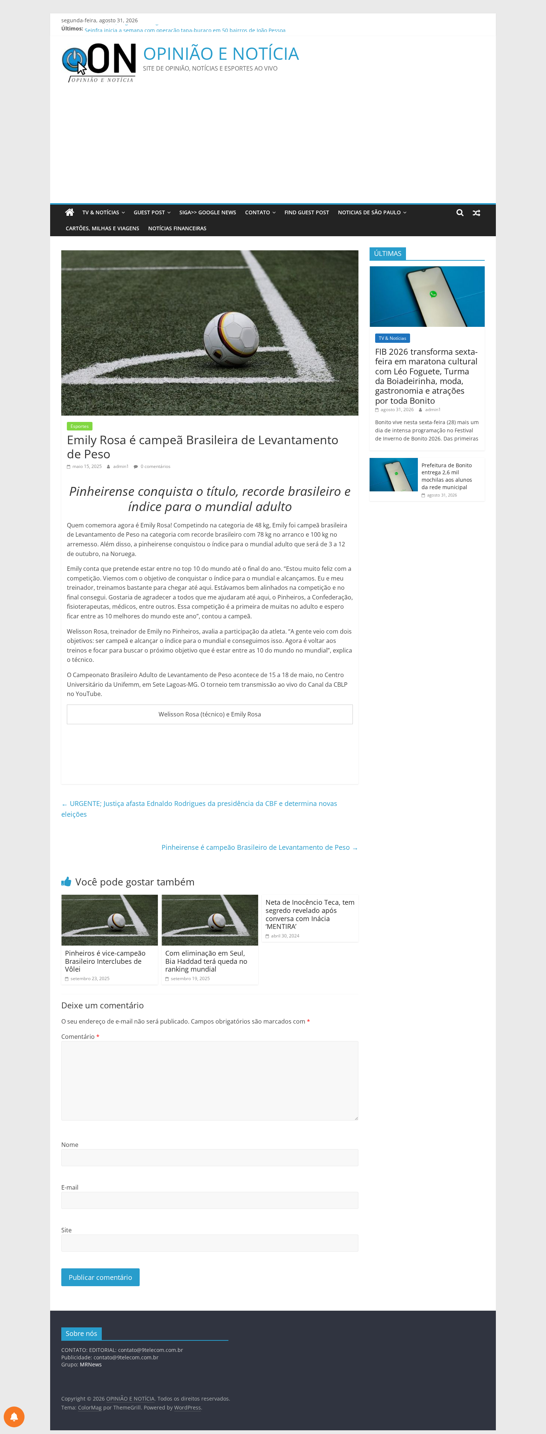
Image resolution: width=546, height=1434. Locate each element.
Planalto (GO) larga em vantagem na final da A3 (143, 28)
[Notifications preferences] (14, 1417)
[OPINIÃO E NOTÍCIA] (69, 212)
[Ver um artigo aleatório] (476, 212)
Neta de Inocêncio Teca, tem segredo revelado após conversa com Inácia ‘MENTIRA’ (310, 914)
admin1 (121, 466)
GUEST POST (149, 212)
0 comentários (155, 466)
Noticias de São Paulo (369, 212)
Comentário (80, 1037)
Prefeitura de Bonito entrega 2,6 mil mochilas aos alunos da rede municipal (447, 476)
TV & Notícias (100, 212)
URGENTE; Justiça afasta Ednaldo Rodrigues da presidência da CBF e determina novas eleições (199, 809)
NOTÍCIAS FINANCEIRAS (177, 228)
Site (66, 1230)
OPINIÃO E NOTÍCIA (221, 53)
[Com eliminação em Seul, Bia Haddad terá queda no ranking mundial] (210, 899)
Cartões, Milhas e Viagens (102, 228)
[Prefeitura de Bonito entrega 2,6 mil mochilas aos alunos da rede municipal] (394, 461)
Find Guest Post (307, 212)
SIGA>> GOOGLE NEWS (207, 212)
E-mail (69, 1187)
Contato (257, 212)
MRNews (91, 1364)
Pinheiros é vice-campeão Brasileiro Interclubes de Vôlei (105, 961)
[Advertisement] (273, 147)
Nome (69, 1145)
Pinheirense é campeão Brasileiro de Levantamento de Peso (260, 847)
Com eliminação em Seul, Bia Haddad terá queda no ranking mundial (206, 961)
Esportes (80, 426)
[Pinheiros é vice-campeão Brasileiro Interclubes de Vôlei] (109, 899)
